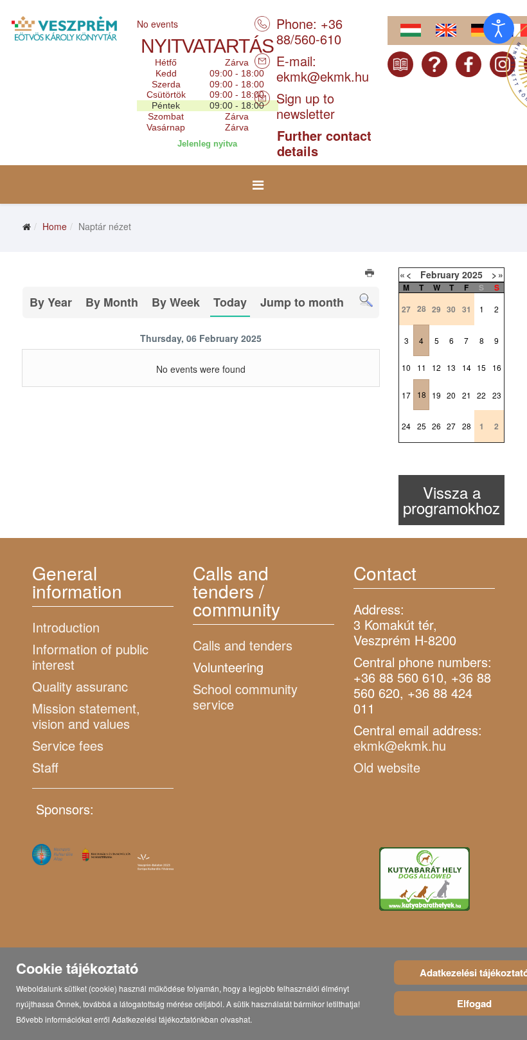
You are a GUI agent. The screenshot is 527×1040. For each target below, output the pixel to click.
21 (466, 395)
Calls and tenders (242, 645)
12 (436, 367)
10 (406, 367)
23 (496, 395)
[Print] (370, 274)
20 (451, 395)
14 (466, 367)
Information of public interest (90, 657)
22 (481, 395)
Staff (45, 767)
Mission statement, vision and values (86, 716)
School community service (245, 696)
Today (230, 302)
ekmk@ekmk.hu (322, 76)
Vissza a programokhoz (451, 500)
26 (436, 425)
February (440, 274)
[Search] (366, 300)
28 (466, 425)
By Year (51, 302)
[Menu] (258, 184)
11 (421, 367)
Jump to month (302, 302)
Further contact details (324, 143)
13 (451, 367)
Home (54, 226)
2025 (472, 274)
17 (406, 395)
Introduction (66, 627)
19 (436, 395)
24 (406, 425)
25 (421, 425)
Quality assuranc (80, 686)
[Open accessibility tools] (498, 28)
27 (451, 425)
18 (421, 394)
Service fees (67, 745)
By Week (176, 302)
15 (481, 367)
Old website (386, 767)
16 (496, 367)
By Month (111, 302)
